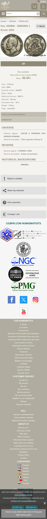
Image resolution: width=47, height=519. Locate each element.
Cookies (23, 458)
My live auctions (23, 392)
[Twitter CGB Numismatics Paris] (23, 299)
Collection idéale (23, 367)
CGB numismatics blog (24, 358)
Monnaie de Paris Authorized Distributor (23, 333)
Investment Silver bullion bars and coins (23, 340)
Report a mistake (14, 178)
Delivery (23, 401)
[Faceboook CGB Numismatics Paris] (11, 299)
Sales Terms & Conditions (23, 443)
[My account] (43, 9)
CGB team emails (23, 431)
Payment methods (23, 404)
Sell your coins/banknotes (23, 414)
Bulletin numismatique (23, 361)
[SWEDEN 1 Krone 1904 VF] (23, 56)
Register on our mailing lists (23, 398)
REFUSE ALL (31, 507)
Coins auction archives (23, 343)
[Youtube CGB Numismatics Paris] (23, 311)
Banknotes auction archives (23, 346)
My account (23, 383)
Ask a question (13, 202)
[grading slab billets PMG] (23, 287)
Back (42, 26)
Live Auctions (23, 330)
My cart (23, 386)
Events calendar (23, 349)
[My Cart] (34, 9)
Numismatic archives (23, 355)
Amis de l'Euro (23, 373)
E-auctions (23, 327)
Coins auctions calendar (23, 417)
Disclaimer (23, 452)
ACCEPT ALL (18, 507)
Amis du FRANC (23, 370)
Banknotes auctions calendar (23, 421)
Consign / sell (13, 214)
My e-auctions (23, 389)
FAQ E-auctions (23, 437)
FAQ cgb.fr (23, 434)
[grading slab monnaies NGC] (23, 262)
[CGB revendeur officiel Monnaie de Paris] (23, 274)
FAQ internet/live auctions (23, 440)
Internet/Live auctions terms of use (23, 449)
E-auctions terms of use (23, 446)
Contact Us (23, 380)
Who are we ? (23, 428)
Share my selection (15, 190)
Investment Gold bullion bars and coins (23, 336)
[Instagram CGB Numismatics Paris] (35, 299)
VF (23, 64)
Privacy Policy (23, 455)
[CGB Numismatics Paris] (6, 9)
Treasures (24, 352)
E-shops (23, 324)
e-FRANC (23, 364)
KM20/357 (7, 119)
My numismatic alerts (23, 395)
